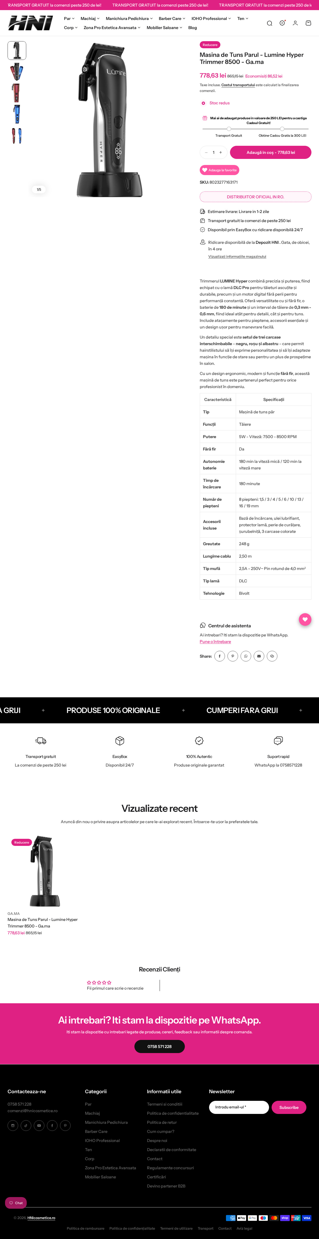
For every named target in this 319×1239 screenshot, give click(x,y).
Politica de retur (162, 1122)
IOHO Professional (209, 18)
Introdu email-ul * (230, 1107)
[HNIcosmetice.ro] (30, 23)
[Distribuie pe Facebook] (219, 656)
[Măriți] (106, 119)
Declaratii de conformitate (171, 1149)
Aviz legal (244, 1228)
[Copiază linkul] (272, 656)
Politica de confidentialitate (173, 1113)
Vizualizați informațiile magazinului (237, 256)
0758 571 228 (19, 1104)
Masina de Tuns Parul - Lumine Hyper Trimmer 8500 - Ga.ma (43, 922)
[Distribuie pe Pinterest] (232, 656)
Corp (69, 27)
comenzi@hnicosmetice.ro (32, 1110)
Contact (154, 1158)
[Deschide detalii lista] (305, 619)
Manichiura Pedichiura (127, 18)
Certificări (156, 1176)
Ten (240, 18)
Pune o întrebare (215, 641)
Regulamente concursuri (170, 1167)
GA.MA (14, 913)
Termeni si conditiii (164, 1104)
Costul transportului (238, 85)
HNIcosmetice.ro (41, 1218)
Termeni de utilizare (176, 1228)
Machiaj (88, 18)
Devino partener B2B (166, 1185)
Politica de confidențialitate (132, 1228)
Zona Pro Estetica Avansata (110, 27)
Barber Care (170, 18)
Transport (205, 1228)
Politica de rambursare (85, 1228)
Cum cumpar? (160, 1131)
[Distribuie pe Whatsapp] (246, 656)
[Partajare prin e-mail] (259, 656)
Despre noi (157, 1140)
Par (67, 18)
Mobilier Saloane (162, 27)
